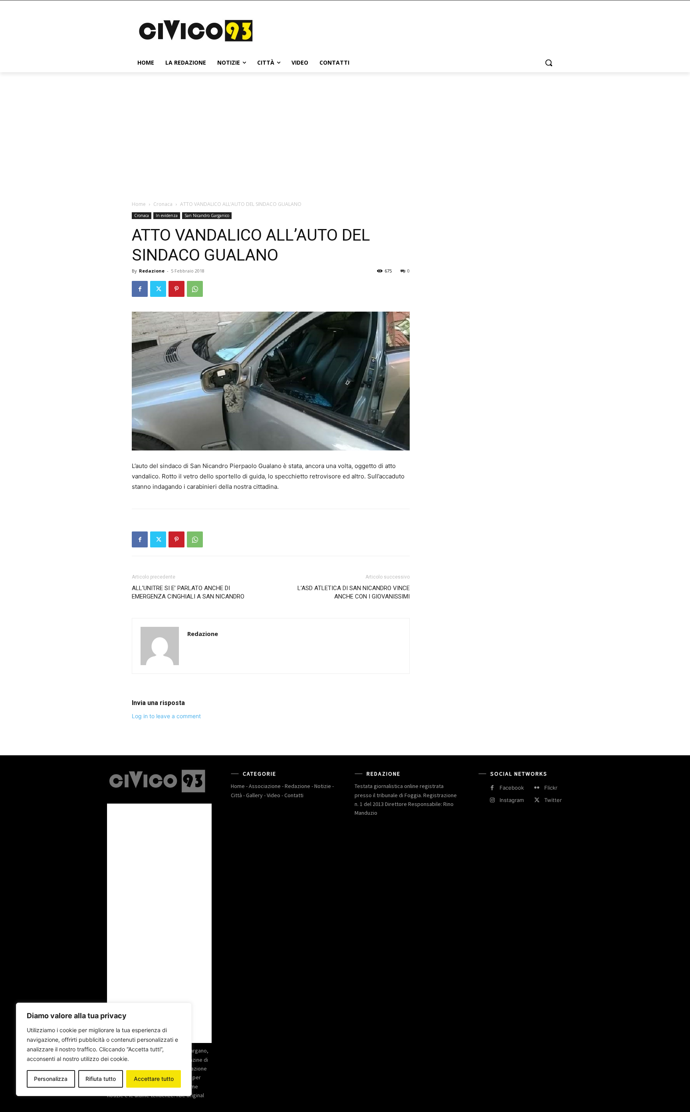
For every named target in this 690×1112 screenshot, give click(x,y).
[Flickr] (537, 788)
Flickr (550, 787)
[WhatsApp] (195, 289)
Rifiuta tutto (100, 1078)
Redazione (152, 271)
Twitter (553, 800)
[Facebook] (140, 289)
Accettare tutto (154, 1078)
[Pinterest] (176, 289)
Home (139, 204)
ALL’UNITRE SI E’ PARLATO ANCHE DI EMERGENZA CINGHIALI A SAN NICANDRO (188, 592)
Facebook (512, 787)
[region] (104, 1049)
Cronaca (162, 204)
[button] (548, 62)
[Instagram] (492, 800)
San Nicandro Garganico (206, 215)
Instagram (512, 800)
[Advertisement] (405, 29)
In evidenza (167, 215)
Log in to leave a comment (166, 716)
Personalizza (50, 1078)
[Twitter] (158, 289)
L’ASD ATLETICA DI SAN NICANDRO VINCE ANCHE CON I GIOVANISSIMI (353, 592)
